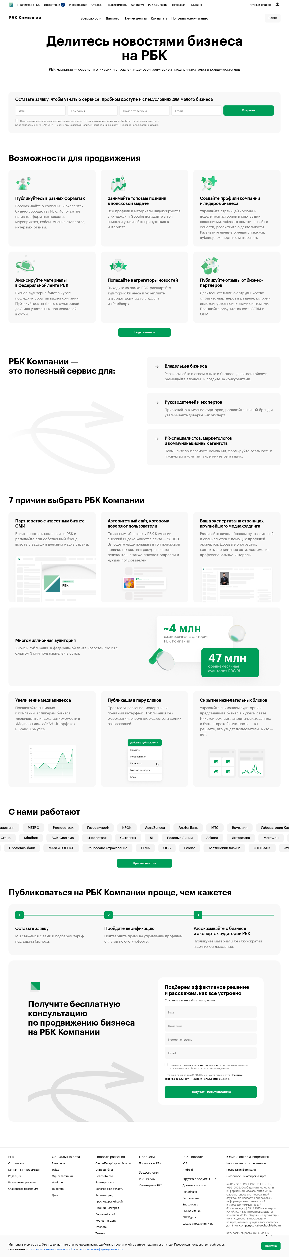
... (209, 4)
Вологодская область (109, 1188)
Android (188, 1169)
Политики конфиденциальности (100, 124)
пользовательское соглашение (51, 121)
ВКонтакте (58, 1163)
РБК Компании (158, 4)
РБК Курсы (189, 1217)
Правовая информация (241, 1169)
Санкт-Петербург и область (113, 1163)
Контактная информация (24, 1169)
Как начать (159, 18)
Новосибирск (104, 1175)
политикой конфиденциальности (100, 1248)
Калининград (104, 1195)
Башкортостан (104, 1182)
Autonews (137, 4)
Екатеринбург (104, 1169)
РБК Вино (196, 4)
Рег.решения (191, 1197)
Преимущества (135, 18)
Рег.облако (190, 1191)
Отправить (248, 110)
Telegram (57, 1188)
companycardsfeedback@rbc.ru (260, 1225)
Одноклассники (62, 1175)
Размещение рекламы (22, 1182)
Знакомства (190, 1204)
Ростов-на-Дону (105, 1220)
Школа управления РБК (198, 1223)
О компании (16, 1163)
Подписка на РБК (28, 4)
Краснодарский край (108, 1201)
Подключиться (144, 332)
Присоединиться (144, 863)
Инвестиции (52, 4)
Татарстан (101, 1226)
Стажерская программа (23, 1188)
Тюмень (100, 1233)
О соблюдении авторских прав (246, 1175)
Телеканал (178, 4)
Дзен (55, 1195)
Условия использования (135, 124)
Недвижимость (117, 4)
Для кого (112, 18)
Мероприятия (78, 4)
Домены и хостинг (194, 1185)
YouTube (57, 1182)
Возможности (91, 18)
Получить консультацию (189, 18)
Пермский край (105, 1214)
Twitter (56, 1169)
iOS (185, 1163)
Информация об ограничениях (246, 1163)
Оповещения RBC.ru (152, 1185)
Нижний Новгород (107, 1207)
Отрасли (97, 4)
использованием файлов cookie (53, 1248)
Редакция (14, 1175)
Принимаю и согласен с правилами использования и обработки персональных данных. (90, 120)
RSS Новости (147, 1178)
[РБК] (11, 5)
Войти (272, 18)
